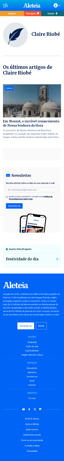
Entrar (41, 325)
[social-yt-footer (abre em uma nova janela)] (23, 409)
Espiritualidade (32, 350)
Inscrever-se (14, 205)
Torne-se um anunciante (32, 440)
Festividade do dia (22, 259)
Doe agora (31, 13)
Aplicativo (32, 372)
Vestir (32, 380)
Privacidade (32, 451)
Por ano (32, 398)
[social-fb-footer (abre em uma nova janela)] (29, 409)
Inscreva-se (32, 376)
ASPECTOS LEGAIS (32, 435)
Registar (12, 13)
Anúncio (32, 385)
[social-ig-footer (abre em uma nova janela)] (40, 409)
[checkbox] (7, 197)
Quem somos (32, 429)
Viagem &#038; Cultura (32, 354)
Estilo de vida (32, 346)
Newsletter (32, 368)
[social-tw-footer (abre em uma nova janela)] (34, 409)
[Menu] (11, 5)
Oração (50, 13)
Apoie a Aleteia (32, 424)
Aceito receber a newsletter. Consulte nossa (31, 197)
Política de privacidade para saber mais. (31, 197)
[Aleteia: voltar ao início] (32, 5)
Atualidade (32, 342)
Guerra (9, 88)
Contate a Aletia (32, 445)
